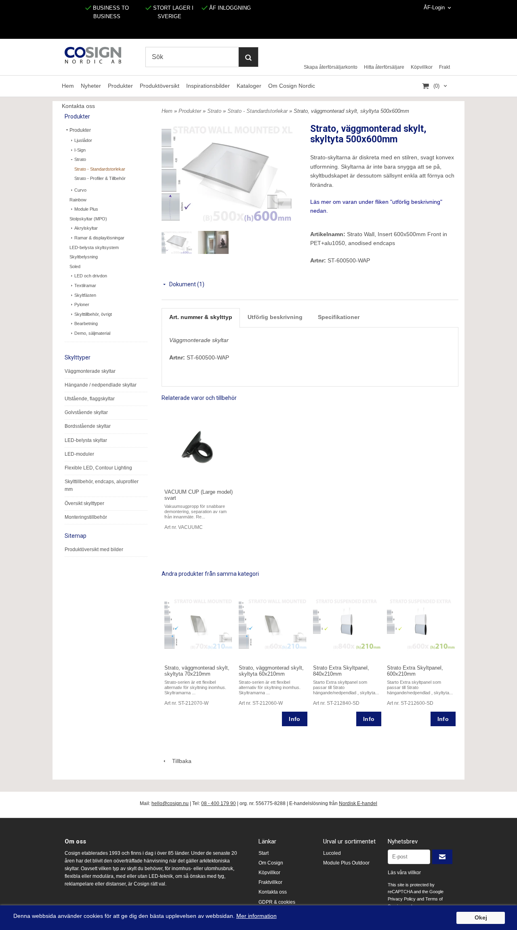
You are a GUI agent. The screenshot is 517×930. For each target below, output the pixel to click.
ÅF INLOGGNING (229, 8)
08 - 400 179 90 (218, 803)
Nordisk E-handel (358, 803)
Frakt (444, 67)
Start (263, 853)
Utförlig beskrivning (275, 317)
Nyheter (91, 85)
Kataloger (249, 85)
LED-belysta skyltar (86, 440)
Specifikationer (338, 317)
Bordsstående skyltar (88, 426)
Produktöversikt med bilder (94, 549)
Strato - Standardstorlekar (99, 169)
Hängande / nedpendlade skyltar (101, 385)
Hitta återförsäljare (384, 67)
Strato (80, 159)
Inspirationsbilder (208, 85)
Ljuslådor (83, 140)
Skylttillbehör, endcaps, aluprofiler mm (102, 485)
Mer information (256, 916)
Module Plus (86, 209)
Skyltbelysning (83, 256)
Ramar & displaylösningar (99, 237)
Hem (68, 85)
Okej (481, 918)
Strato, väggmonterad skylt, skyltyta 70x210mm (196, 671)
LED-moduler (79, 454)
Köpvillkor (422, 67)
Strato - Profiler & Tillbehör (100, 178)
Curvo (80, 190)
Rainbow (77, 199)
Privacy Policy (402, 898)
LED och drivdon (90, 275)
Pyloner (81, 304)
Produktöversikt (159, 85)
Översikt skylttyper (84, 503)
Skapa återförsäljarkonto (330, 67)
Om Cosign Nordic (291, 85)
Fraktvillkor (270, 882)
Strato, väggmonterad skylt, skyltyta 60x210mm (271, 671)
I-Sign (80, 150)
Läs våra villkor (404, 872)
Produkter (120, 85)
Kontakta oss (272, 892)
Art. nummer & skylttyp (200, 317)
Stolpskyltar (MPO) (88, 218)
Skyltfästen (85, 295)
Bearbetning (86, 323)
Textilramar (85, 285)
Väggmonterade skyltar (90, 371)
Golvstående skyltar (86, 412)
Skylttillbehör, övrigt (93, 314)
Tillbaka (179, 761)
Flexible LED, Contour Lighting (98, 468)
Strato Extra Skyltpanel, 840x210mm (341, 671)
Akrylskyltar (86, 228)
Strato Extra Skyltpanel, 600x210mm (415, 671)
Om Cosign (270, 863)
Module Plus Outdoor (346, 863)
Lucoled (332, 853)
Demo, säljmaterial (92, 333)
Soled (74, 266)
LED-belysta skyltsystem (94, 247)
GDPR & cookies (276, 902)
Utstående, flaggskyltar (90, 399)
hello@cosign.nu (170, 803)
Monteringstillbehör (86, 517)
